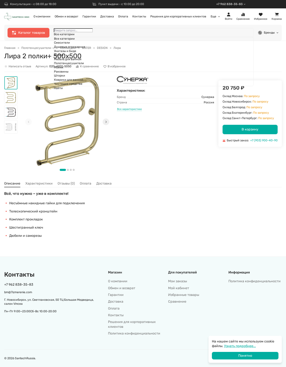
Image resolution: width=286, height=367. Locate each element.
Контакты (139, 16)
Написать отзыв (20, 66)
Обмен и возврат (66, 16)
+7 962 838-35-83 (229, 4)
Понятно (245, 356)
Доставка (107, 16)
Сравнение (177, 301)
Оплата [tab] (85, 183)
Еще (213, 16)
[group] (67, 121)
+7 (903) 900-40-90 (264, 140)
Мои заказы (177, 281)
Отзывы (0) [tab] (66, 183)
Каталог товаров (31, 33)
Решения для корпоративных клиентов (178, 16)
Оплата (123, 16)
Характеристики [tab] (39, 183)
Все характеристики (129, 109)
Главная (9, 48)
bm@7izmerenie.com (18, 292)
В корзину (250, 129)
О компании (41, 16)
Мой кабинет (178, 288)
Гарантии (89, 16)
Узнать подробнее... (240, 346)
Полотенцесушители (36, 48)
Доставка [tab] (104, 183)
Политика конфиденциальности (134, 333)
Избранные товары (183, 295)
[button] (63, 170)
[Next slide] (106, 121)
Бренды (269, 32)
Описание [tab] (12, 183)
